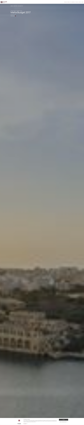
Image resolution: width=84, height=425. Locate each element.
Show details (25, 423)
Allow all (64, 419)
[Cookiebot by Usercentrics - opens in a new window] (19, 423)
